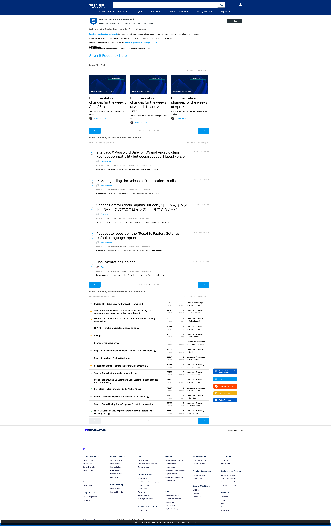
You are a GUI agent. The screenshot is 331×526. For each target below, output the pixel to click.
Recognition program (200, 475)
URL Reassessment (226, 393)
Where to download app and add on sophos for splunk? (120, 396)
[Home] (100, 6)
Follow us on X (224, 379)
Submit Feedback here (108, 55)
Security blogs (170, 505)
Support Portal (227, 11)
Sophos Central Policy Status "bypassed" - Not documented (122, 404)
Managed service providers (147, 464)
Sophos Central (115, 489)
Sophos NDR (115, 477)
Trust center (170, 502)
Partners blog (142, 478)
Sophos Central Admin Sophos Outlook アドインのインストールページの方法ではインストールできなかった (142, 207)
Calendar (196, 493)
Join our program (144, 467)
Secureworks (225, 510)
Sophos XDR (87, 464)
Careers (223, 507)
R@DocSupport (100, 118)
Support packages (172, 464)
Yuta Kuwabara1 (107, 186)
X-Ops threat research (173, 499)
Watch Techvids (225, 400)
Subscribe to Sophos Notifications (227, 371)
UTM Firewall (115, 470)
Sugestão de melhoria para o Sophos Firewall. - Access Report (123, 350)
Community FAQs (199, 464)
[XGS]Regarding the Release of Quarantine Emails (136, 181)
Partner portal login (144, 495)
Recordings (197, 497)
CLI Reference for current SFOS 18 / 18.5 (114, 389)
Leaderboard (197, 478)
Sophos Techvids (172, 474)
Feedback (126, 23)
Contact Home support (228, 478)
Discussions (136, 23)
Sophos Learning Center (174, 477)
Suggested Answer (91, 311)
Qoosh (191, 352)
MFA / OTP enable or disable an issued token (115, 328)
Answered (91, 389)
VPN (96, 335)
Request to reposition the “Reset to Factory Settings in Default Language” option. (139, 235)
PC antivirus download (229, 485)
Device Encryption (89, 467)
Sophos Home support (228, 475)
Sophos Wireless (116, 474)
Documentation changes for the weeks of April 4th (189, 102)
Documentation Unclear (115, 262)
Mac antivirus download (229, 482)
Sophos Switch (115, 467)
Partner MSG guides (145, 485)
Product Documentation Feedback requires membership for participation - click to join (165, 522)
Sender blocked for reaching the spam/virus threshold (120, 365)
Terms (95, 520)
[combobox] (165, 5)
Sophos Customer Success (175, 470)
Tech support (170, 484)
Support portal (170, 467)
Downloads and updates (174, 460)
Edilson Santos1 (194, 359)
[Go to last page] (158, 130)
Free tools (86, 500)
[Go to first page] (140, 130)
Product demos (226, 464)
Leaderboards (148, 23)
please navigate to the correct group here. (141, 42)
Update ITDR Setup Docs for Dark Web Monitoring (117, 304)
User (240, 4)
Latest (195, 302)
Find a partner (143, 460)
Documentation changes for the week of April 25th (108, 102)
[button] (221, 5)
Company (224, 497)
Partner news (142, 489)
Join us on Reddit (226, 386)
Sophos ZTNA (115, 464)
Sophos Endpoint (89, 460)
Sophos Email (88, 482)
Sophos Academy (172, 509)
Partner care (142, 492)
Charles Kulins (194, 413)
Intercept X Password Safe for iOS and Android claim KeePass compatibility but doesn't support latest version (141, 154)
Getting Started (203, 11)
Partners (154, 11)
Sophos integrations (90, 497)
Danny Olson (106, 161)
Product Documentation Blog (109, 23)
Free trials (224, 460)
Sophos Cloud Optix (117, 492)
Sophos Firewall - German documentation (114, 373)
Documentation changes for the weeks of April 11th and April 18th (148, 104)
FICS (102, 267)
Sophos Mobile (88, 470)
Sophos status (170, 480)
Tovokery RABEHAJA (196, 344)
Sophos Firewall (116, 460)
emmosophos (194, 337)
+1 (138, 389)
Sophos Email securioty (105, 343)
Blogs (137, 11)
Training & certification (146, 499)
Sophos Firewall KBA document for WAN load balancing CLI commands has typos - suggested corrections (122, 312)
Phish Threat (87, 485)
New (236, 21)
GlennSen (192, 398)
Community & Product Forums (111, 11)
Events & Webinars (177, 11)
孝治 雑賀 (104, 214)
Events (223, 500)
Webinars (196, 490)
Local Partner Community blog (148, 482)
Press (223, 503)
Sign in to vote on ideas (92, 152)
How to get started (199, 460)
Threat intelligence (172, 495)
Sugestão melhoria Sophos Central (110, 358)
